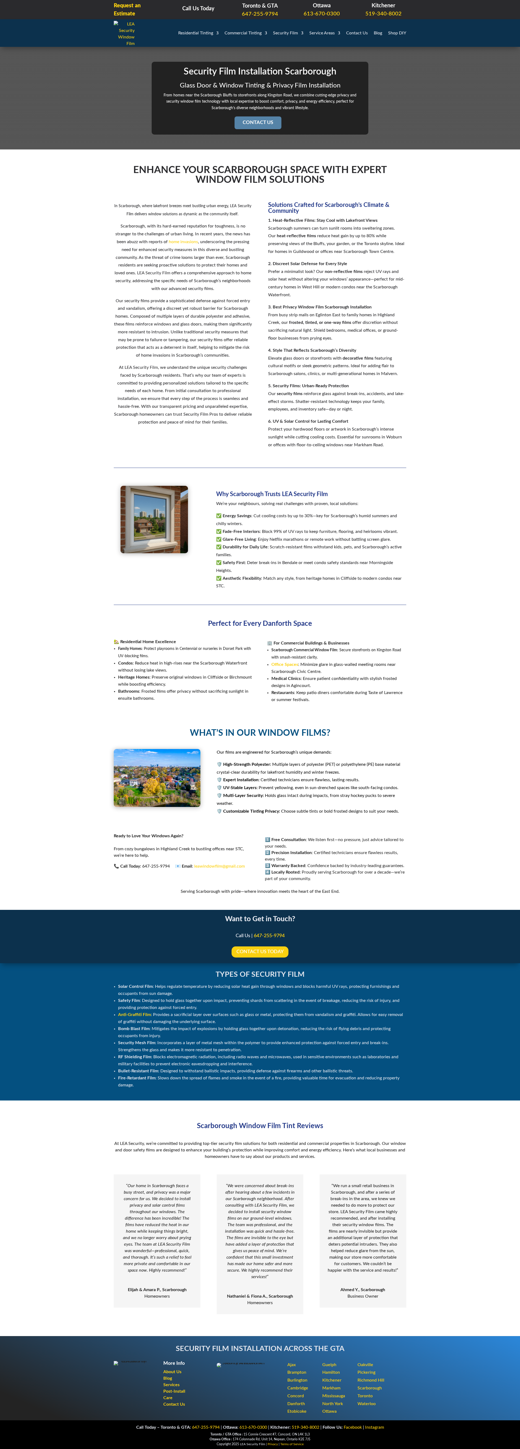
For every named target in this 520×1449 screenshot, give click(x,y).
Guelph (329, 1365)
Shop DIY (397, 33)
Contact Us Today (260, 951)
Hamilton (331, 1372)
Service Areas (322, 33)
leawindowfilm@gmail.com (219, 866)
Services (171, 1385)
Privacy (273, 1444)
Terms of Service (292, 1444)
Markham (331, 1388)
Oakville (365, 1365)
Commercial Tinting (243, 33)
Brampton (296, 1372)
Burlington (297, 1380)
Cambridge (297, 1388)
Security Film (285, 33)
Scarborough (370, 1388)
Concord (295, 1396)
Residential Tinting (195, 33)
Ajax (291, 1365)
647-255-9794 (260, 14)
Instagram (374, 1427)
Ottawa (329, 1411)
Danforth (296, 1404)
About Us (172, 1372)
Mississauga (333, 1396)
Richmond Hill (371, 1380)
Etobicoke (297, 1411)
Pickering (366, 1372)
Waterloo (367, 1404)
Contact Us (357, 33)
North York (332, 1404)
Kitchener (332, 1380)
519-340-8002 (383, 14)
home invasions (183, 242)
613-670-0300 (322, 14)
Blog (378, 33)
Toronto (365, 1396)
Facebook (353, 1427)
